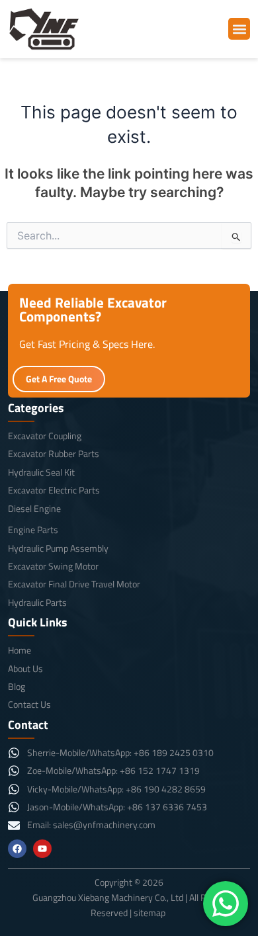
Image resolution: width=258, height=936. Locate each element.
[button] (239, 29)
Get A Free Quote (59, 379)
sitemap (149, 912)
